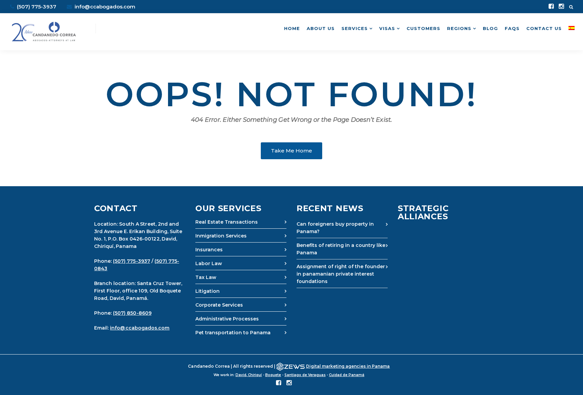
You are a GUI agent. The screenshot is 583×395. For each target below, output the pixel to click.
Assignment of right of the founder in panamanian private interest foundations (341, 273)
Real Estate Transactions (226, 222)
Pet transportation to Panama (233, 333)
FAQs (512, 28)
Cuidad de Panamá (346, 375)
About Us (321, 28)
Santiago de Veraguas (305, 375)
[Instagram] (561, 6)
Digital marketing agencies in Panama (348, 366)
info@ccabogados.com (104, 6)
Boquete (273, 375)
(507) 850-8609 (132, 313)
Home (292, 28)
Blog (490, 28)
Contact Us (544, 28)
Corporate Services (219, 305)
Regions (459, 28)
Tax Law (205, 277)
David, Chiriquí (248, 375)
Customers (423, 28)
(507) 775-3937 (131, 261)
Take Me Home (291, 150)
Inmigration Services (221, 236)
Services (354, 28)
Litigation (207, 291)
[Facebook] (551, 6)
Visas (387, 28)
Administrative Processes (227, 319)
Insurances (209, 250)
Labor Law (208, 263)
